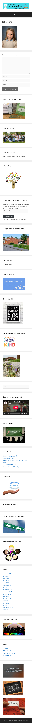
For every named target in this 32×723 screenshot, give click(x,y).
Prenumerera (9, 216)
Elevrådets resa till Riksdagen (12, 467)
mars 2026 (6, 583)
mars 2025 (6, 605)
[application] (16, 407)
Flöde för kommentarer (10, 653)
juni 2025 (5, 601)
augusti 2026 (7, 574)
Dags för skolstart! (8, 458)
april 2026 (6, 580)
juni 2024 (6, 609)
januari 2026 (6, 587)
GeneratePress (24, 720)
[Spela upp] (5, 413)
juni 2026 (6, 576)
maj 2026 (6, 578)
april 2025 (6, 603)
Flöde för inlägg (7, 651)
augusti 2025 (7, 598)
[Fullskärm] (27, 413)
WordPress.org (7, 655)
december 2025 (8, 589)
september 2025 (8, 596)
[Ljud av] (24, 413)
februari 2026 (7, 585)
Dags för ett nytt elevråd (10, 456)
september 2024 (8, 607)
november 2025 (7, 592)
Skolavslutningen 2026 (10, 464)
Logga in (5, 648)
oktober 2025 (7, 594)
